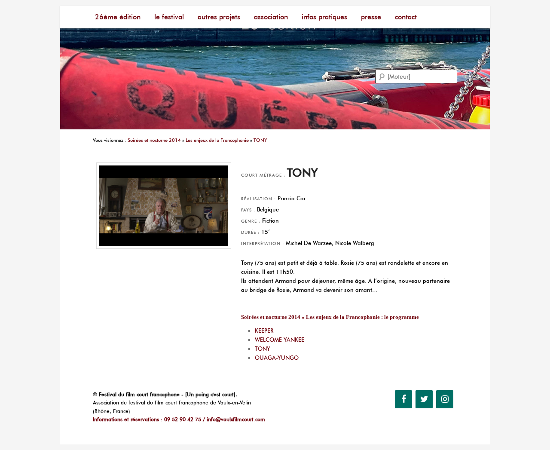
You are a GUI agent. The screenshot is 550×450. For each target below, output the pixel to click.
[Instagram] (444, 399)
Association (271, 17)
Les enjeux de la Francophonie (217, 140)
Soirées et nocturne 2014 (154, 140)
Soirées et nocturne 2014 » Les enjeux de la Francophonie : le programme (330, 317)
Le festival (169, 17)
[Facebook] (403, 399)
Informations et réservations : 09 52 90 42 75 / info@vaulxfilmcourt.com (179, 419)
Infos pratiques (324, 17)
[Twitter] (424, 399)
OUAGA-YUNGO (277, 357)
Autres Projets (219, 17)
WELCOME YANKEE (279, 339)
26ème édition (118, 17)
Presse (371, 17)
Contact (406, 17)
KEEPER (264, 330)
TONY (260, 140)
